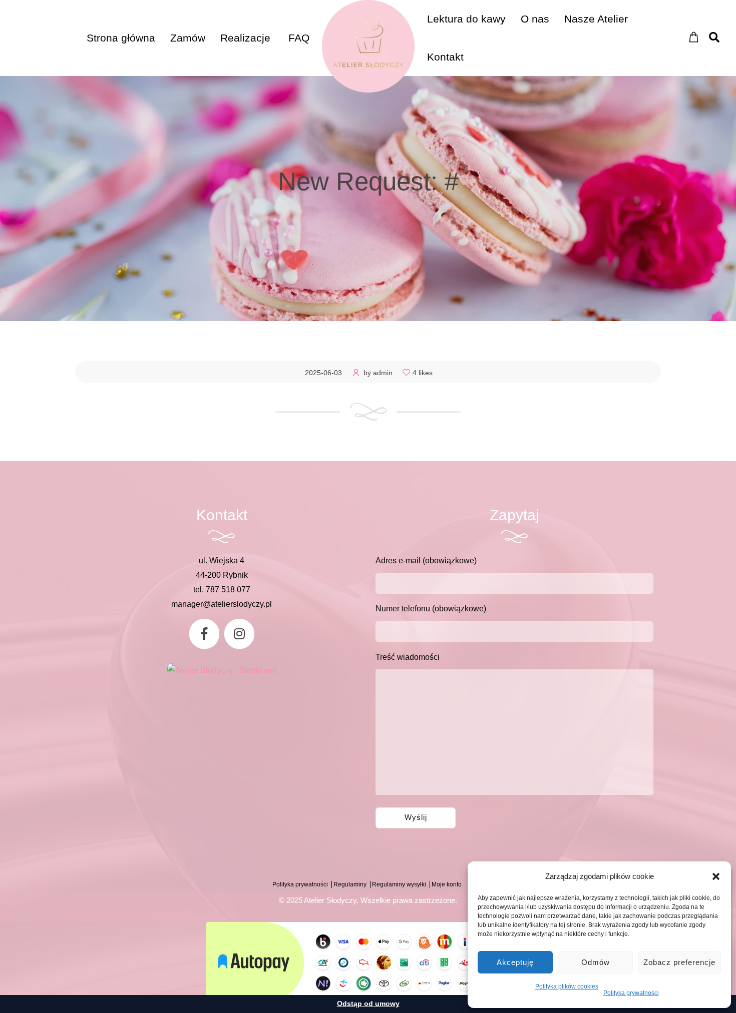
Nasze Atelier (596, 19)
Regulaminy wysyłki (399, 884)
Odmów (595, 962)
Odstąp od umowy (368, 1003)
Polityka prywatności (631, 992)
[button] (716, 876)
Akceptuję (515, 962)
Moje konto (447, 884)
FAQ (298, 38)
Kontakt (445, 57)
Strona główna (121, 38)
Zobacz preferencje (679, 962)
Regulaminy (349, 884)
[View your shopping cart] (693, 37)
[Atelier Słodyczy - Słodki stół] (221, 670)
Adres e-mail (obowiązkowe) (426, 560)
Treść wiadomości (408, 657)
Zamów (187, 38)
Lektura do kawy (466, 19)
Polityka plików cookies (566, 986)
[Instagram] (239, 634)
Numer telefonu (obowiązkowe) (431, 608)
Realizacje (245, 38)
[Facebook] (204, 634)
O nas (535, 19)
